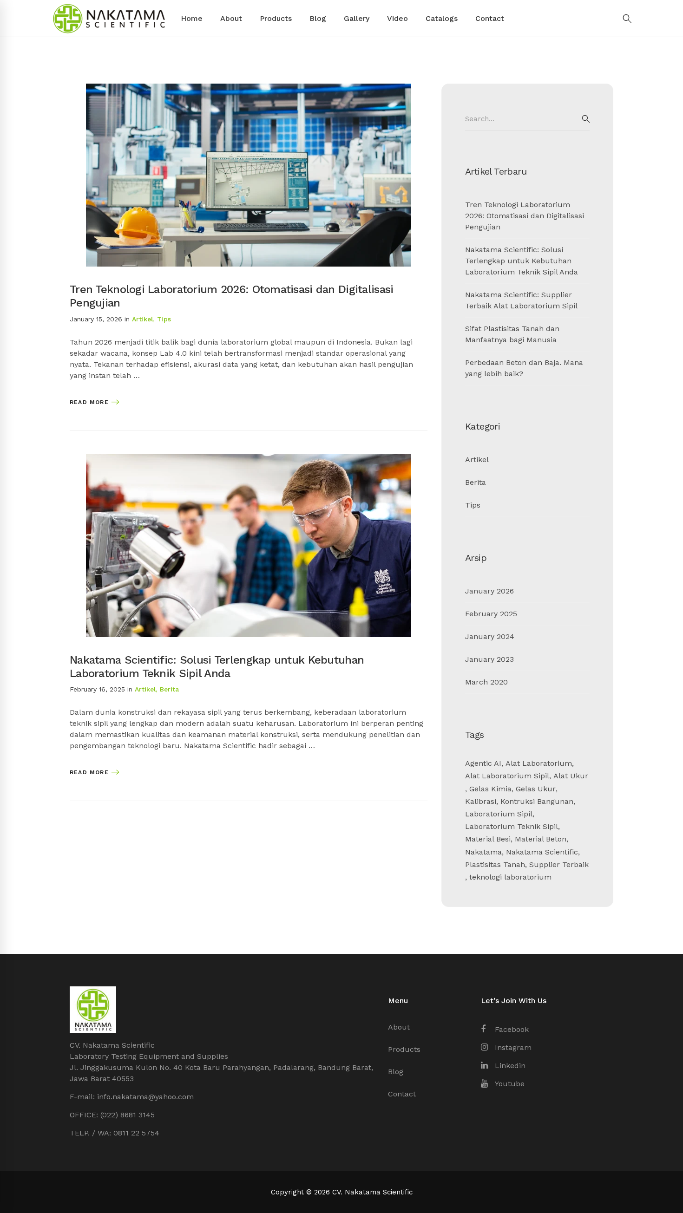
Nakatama (483, 852)
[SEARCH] (586, 119)
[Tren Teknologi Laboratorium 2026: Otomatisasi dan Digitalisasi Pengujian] (248, 89)
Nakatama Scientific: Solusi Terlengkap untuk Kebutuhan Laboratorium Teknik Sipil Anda (217, 666)
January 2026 (489, 591)
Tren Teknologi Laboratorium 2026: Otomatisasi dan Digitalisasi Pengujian (524, 215)
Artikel (142, 319)
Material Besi (488, 839)
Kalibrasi (480, 801)
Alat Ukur (570, 775)
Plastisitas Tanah (495, 864)
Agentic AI (483, 763)
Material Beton (540, 839)
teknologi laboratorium (510, 877)
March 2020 (486, 682)
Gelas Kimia (490, 788)
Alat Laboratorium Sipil (507, 775)
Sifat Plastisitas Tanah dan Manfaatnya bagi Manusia (512, 334)
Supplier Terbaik (559, 864)
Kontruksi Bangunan (536, 801)
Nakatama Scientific (542, 852)
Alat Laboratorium (539, 763)
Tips (164, 319)
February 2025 (491, 613)
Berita (169, 689)
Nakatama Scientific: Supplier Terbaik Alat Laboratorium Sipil (521, 300)
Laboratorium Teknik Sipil (511, 826)
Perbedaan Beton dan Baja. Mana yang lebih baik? (524, 368)
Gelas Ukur (536, 788)
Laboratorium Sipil (498, 813)
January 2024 (489, 636)
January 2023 (489, 659)
